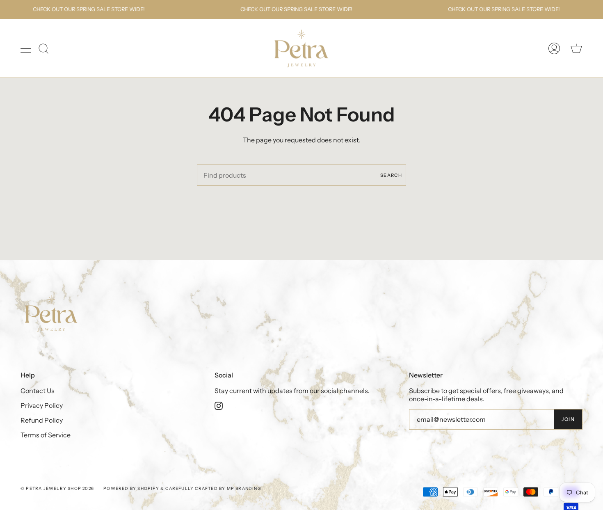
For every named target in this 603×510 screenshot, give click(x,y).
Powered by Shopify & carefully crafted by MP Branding (183, 488)
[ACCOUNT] (554, 48)
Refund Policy (42, 420)
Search (391, 175)
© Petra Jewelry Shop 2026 (57, 488)
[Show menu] (27, 48)
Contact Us (38, 391)
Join (568, 419)
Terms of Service (46, 435)
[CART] (576, 48)
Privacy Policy (42, 405)
